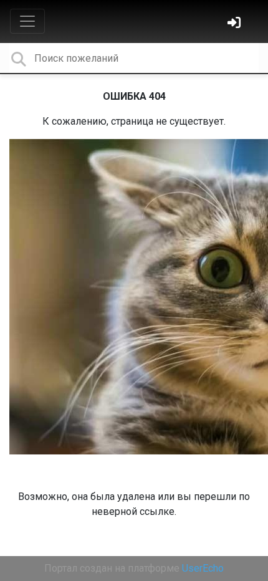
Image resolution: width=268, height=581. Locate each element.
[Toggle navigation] (27, 21)
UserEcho (203, 568)
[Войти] (236, 24)
